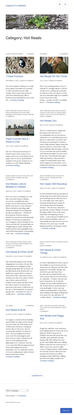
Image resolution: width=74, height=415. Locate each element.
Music (64, 112)
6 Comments (44, 179)
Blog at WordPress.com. (13, 402)
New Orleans (24, 244)
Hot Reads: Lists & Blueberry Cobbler (16, 185)
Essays (63, 110)
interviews (14, 112)
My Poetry (22, 112)
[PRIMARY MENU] (60, 4)
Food (52, 112)
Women (18, 177)
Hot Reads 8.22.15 (15, 309)
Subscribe (66, 410)
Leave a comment (46, 116)
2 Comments (64, 54)
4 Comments (10, 247)
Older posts (37, 375)
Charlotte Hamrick (16, 6)
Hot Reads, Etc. (48, 120)
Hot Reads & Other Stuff (19, 251)
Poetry (25, 114)
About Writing (11, 110)
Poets (47, 114)
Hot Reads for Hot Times (53, 76)
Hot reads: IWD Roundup (53, 183)
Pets (30, 244)
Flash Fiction (10, 54)
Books (58, 110)
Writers (31, 114)
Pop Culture (54, 114)
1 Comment (30, 54)
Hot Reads (19, 54)
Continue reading (17, 100)
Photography (17, 114)
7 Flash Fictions (14, 76)
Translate (22, 396)
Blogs (53, 110)
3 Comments (10, 116)
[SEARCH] (65, 4)
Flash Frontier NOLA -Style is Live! (18, 140)
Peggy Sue (47, 307)
